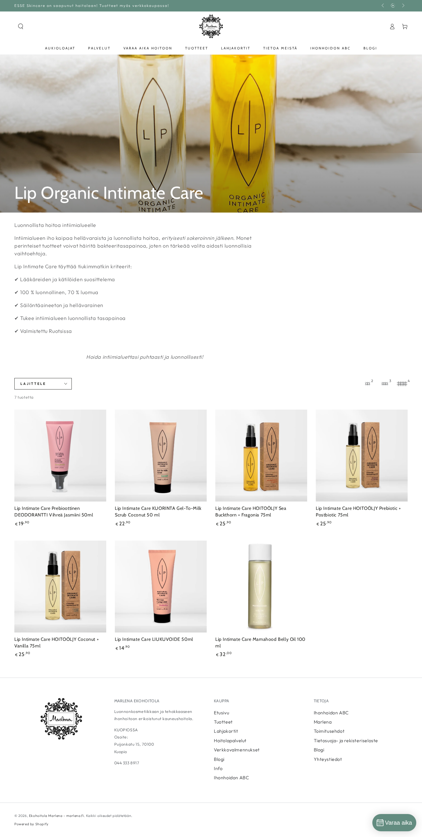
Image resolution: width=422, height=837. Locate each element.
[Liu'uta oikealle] (403, 5)
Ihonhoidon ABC (231, 777)
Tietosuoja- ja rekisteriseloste (346, 740)
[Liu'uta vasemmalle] (383, 5)
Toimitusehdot (329, 731)
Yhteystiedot (328, 759)
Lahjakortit (226, 731)
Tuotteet (223, 722)
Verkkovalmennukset (237, 750)
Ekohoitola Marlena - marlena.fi (56, 815)
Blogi (219, 759)
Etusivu (221, 713)
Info (218, 768)
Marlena (323, 722)
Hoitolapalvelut (230, 740)
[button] (20, 26)
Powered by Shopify (31, 824)
